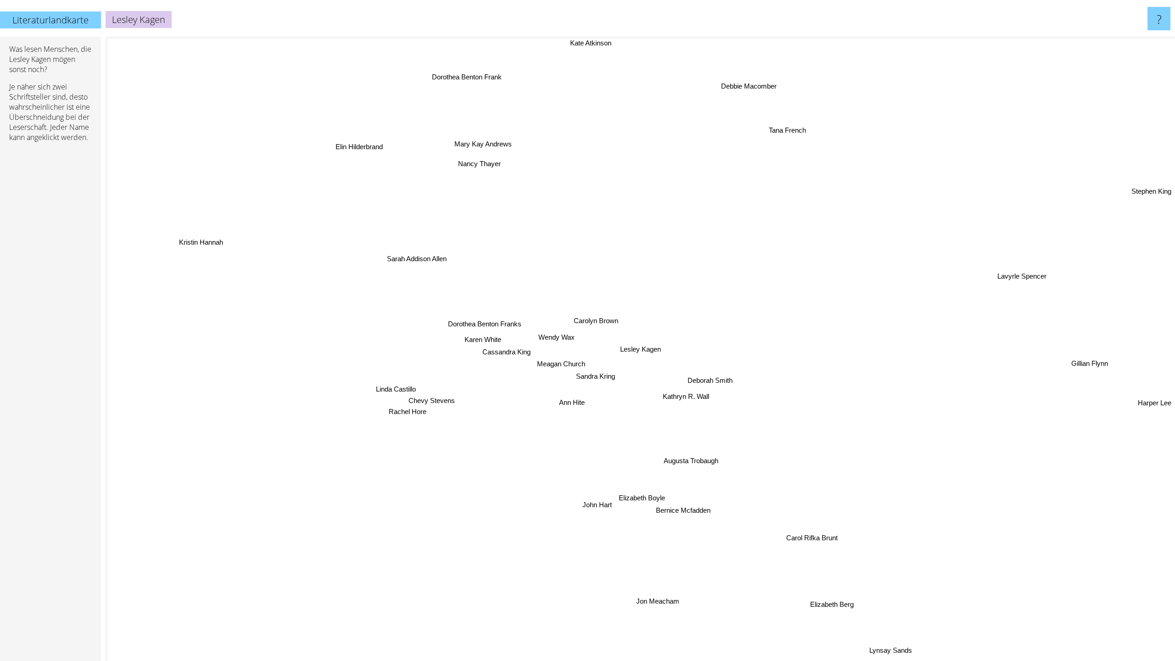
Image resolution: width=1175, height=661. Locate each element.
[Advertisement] (50, 289)
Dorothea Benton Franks (483, 324)
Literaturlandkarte (50, 20)
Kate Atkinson (665, 43)
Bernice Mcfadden (684, 507)
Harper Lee (1154, 403)
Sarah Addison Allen (412, 263)
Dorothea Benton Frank (446, 80)
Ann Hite (572, 402)
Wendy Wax (556, 336)
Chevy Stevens (437, 403)
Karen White (482, 339)
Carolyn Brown (595, 320)
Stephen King (1151, 191)
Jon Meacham (659, 601)
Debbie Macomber (724, 82)
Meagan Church (562, 363)
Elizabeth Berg (824, 606)
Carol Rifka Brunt (810, 538)
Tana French (818, 136)
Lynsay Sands (894, 648)
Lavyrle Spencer (1025, 280)
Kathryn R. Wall (687, 394)
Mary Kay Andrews (464, 147)
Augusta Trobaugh (692, 460)
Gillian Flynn (1095, 353)
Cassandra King (507, 351)
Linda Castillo (399, 392)
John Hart (610, 507)
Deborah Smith (710, 376)
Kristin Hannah (190, 252)
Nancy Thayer (422, 167)
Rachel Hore (408, 414)
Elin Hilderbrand (340, 153)
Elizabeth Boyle (647, 495)
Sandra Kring (596, 375)
